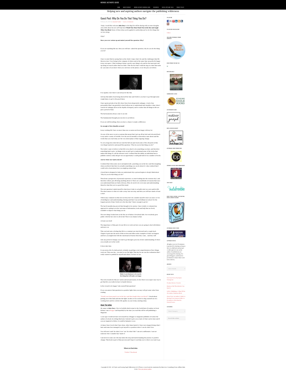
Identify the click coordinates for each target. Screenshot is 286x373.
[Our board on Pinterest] (173, 21)
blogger (112, 310)
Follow (169, 32)
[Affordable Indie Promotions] (176, 156)
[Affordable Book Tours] (176, 233)
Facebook (134, 352)
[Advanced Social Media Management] (176, 173)
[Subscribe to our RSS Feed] (179, 21)
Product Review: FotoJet (174, 283)
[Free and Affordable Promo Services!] (176, 50)
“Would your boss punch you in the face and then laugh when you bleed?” (124, 296)
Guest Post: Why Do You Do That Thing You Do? (123, 18)
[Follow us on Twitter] (171, 21)
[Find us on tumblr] (182, 21)
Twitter (127, 352)
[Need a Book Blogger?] (176, 138)
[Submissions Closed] (176, 101)
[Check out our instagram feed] (168, 24)
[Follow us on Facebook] (168, 21)
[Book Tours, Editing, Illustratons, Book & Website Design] (176, 212)
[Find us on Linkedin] (176, 21)
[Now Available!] (176, 82)
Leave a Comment (128, 21)
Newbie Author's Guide (110, 2)
